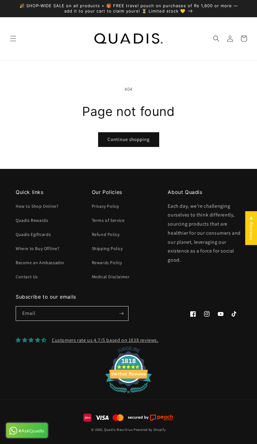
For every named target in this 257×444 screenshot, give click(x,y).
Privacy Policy (105, 206)
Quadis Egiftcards (33, 234)
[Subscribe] (121, 313)
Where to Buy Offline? (38, 248)
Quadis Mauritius (118, 429)
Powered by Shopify (150, 429)
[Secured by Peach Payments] (150, 417)
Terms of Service (108, 220)
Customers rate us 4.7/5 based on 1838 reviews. (105, 340)
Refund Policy (106, 234)
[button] (13, 38)
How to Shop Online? (37, 206)
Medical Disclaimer (111, 276)
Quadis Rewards (32, 220)
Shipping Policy (107, 248)
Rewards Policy (107, 262)
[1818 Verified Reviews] (128, 394)
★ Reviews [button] (251, 228)
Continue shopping (129, 139)
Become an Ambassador (40, 262)
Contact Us (27, 276)
